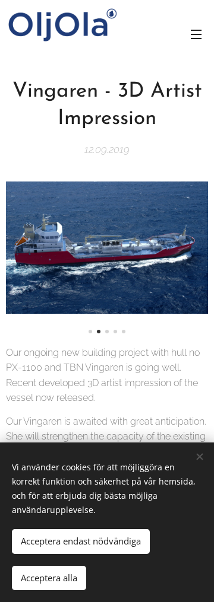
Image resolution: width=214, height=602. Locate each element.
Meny (196, 34)
